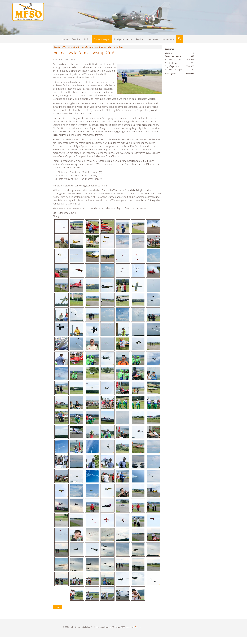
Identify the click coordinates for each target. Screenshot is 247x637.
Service (139, 39)
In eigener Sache (123, 39)
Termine (76, 39)
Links (87, 39)
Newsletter (152, 39)
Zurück (57, 607)
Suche (179, 39)
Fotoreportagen (102, 39)
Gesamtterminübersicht (98, 47)
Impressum (168, 39)
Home (65, 39)
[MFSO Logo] (28, 20)
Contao (137, 627)
